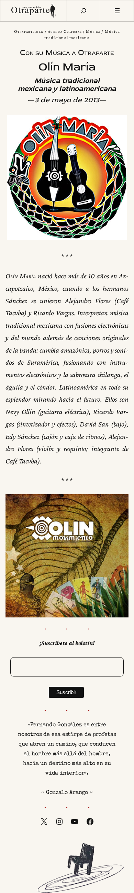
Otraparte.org (29, 31)
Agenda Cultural (64, 31)
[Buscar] (83, 10)
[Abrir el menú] (117, 10)
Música (93, 31)
